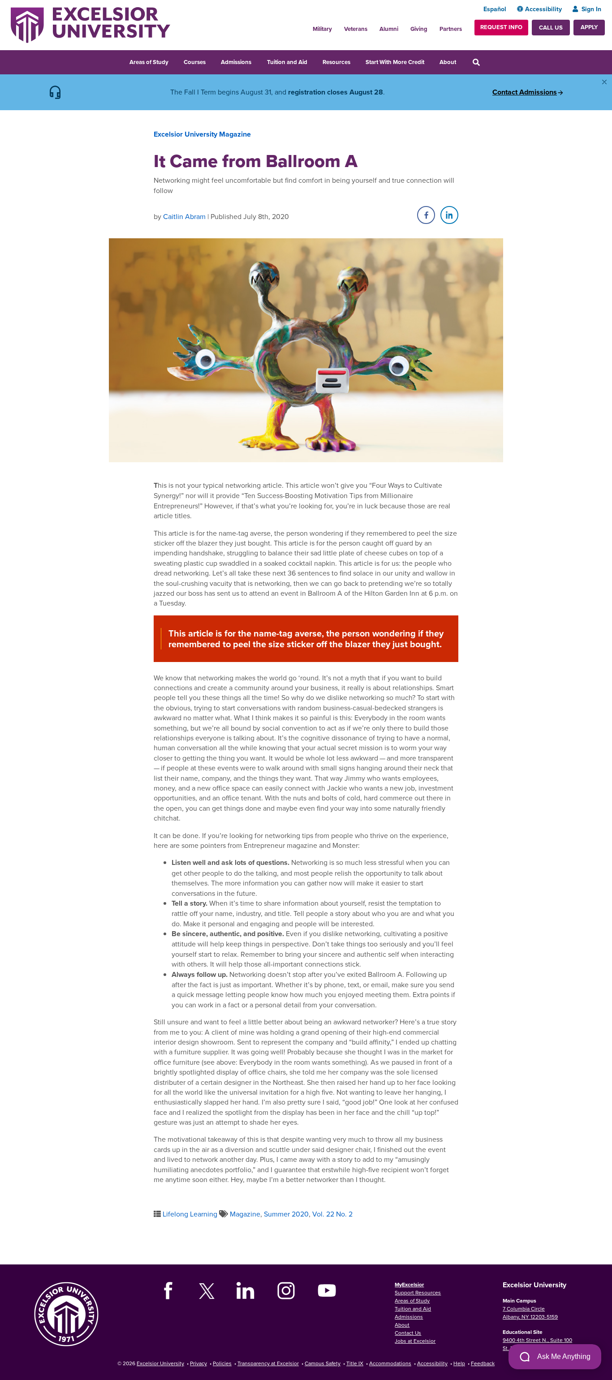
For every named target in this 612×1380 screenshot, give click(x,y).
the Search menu (488, 61)
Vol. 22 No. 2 (332, 1214)
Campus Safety (322, 1363)
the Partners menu (465, 26)
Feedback (483, 1363)
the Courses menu (211, 61)
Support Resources (418, 1292)
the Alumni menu (403, 26)
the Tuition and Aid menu (313, 61)
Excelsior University (160, 1363)
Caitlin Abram (184, 216)
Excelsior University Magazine (202, 134)
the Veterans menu (372, 26)
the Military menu (337, 26)
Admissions (236, 62)
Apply (589, 27)
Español (494, 8)
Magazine (245, 1214)
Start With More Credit (395, 62)
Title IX (354, 1363)
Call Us (551, 27)
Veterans (355, 29)
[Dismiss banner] (604, 82)
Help (459, 1363)
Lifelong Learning (190, 1214)
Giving (418, 29)
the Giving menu (432, 26)
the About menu (462, 61)
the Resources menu (356, 61)
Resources (336, 62)
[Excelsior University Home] (90, 24)
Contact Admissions (524, 92)
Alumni (388, 29)
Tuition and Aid (287, 62)
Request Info (501, 27)
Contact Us (408, 1333)
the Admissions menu (257, 61)
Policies (222, 1363)
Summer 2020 (286, 1214)
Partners (451, 29)
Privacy (198, 1363)
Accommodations (390, 1363)
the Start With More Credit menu (430, 61)
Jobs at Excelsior (415, 1341)
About (448, 62)
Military (322, 29)
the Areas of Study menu (174, 61)
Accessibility (543, 8)
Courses (195, 62)
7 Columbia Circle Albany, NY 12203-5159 (530, 1312)
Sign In (591, 8)
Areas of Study (148, 62)
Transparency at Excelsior (268, 1363)
